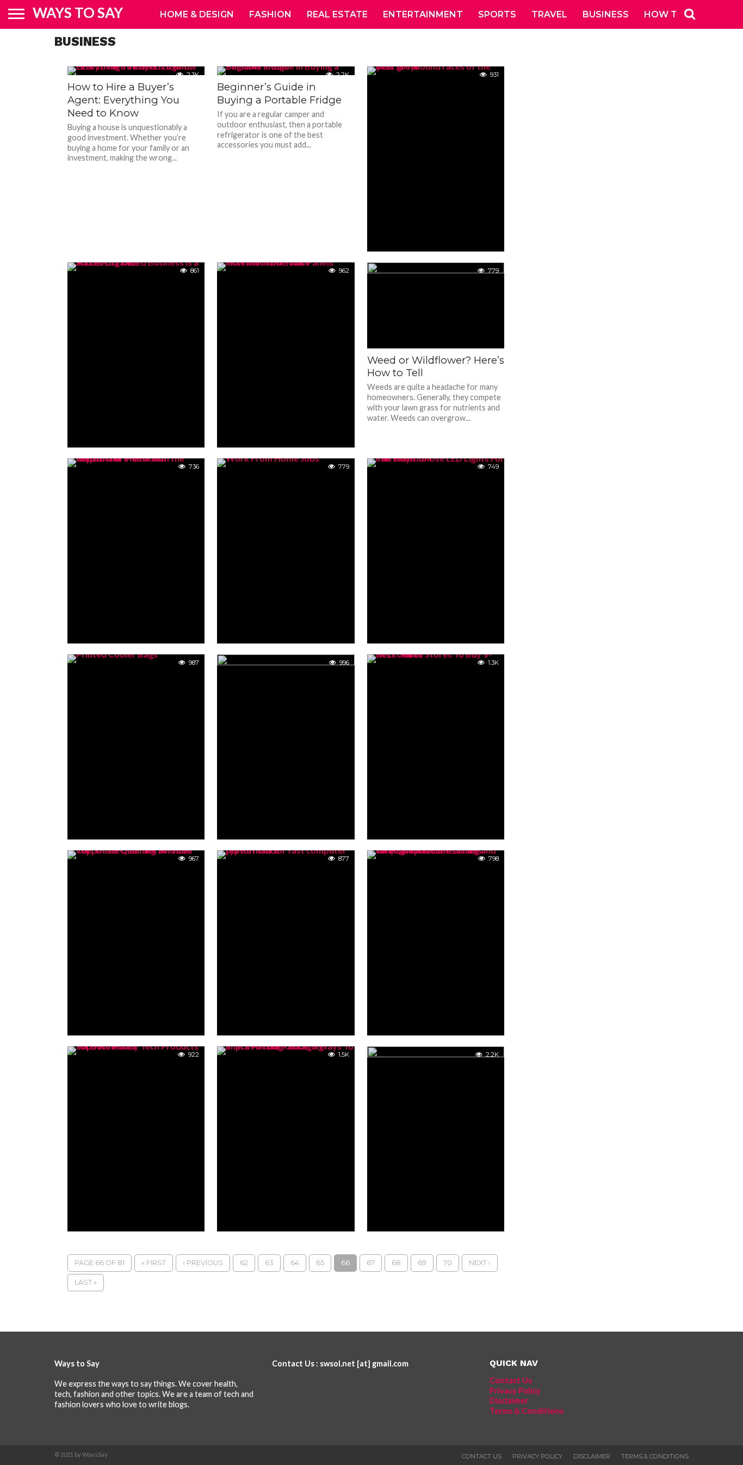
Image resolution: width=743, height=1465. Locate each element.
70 (447, 1263)
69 (422, 1263)
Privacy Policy (515, 1390)
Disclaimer (509, 1400)
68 (396, 1263)
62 (244, 1263)
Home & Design (197, 14)
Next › (480, 1263)
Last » (86, 1282)
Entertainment (423, 14)
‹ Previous (203, 1263)
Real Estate (337, 14)
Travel (549, 14)
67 (371, 1263)
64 (294, 1263)
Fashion (270, 14)
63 (269, 1263)
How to (664, 14)
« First (153, 1263)
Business (606, 14)
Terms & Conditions (527, 1410)
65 (320, 1263)
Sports (497, 14)
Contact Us (511, 1380)
